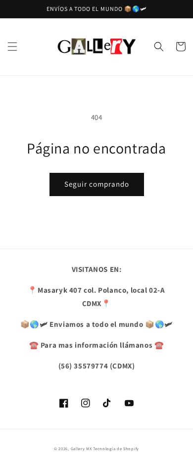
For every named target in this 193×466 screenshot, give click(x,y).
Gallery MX (81, 448)
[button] (12, 46)
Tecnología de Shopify (116, 448)
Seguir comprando (96, 184)
